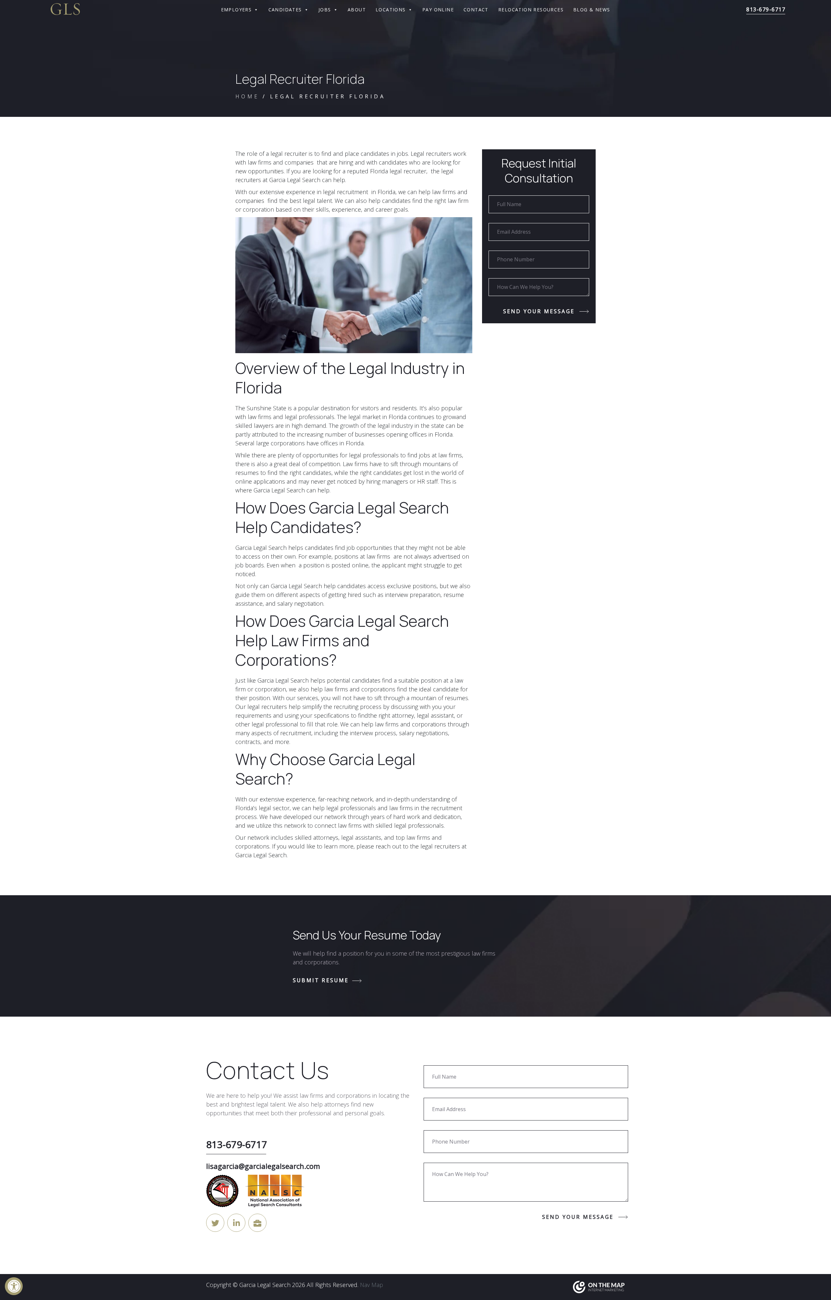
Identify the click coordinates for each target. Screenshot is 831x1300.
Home (247, 96)
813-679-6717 (765, 9)
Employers (236, 9)
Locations (391, 9)
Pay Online (438, 9)
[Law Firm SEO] (599, 1286)
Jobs (324, 9)
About (357, 9)
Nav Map (371, 1285)
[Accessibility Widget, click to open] (14, 1286)
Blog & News (591, 9)
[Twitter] (215, 1223)
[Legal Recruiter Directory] (257, 1223)
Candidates (285, 9)
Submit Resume (321, 980)
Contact (476, 9)
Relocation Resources (531, 9)
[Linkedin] (236, 1223)
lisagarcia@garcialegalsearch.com (263, 1166)
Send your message (539, 311)
